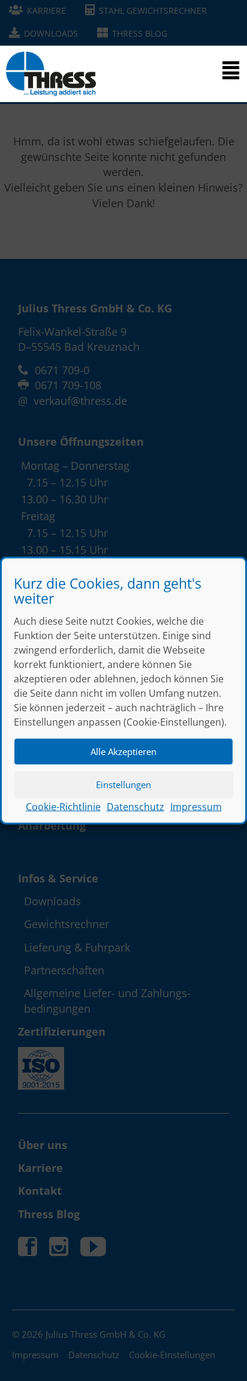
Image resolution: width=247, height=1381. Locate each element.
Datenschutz (135, 806)
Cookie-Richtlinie (63, 806)
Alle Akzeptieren (123, 751)
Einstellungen (123, 785)
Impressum (196, 806)
